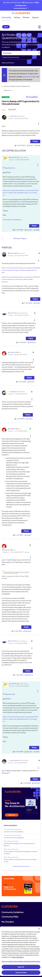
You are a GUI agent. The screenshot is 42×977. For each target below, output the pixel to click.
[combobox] (21, 57)
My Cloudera (8, 921)
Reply (35, 141)
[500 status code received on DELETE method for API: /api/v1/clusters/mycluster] (39, 238)
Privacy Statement (18, 957)
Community (6, 17)
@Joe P (4, 560)
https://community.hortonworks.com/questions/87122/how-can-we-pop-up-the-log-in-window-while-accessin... (21, 279)
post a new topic (30, 76)
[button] (38, 122)
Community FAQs (10, 916)
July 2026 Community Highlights (13, 831)
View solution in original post (12, 219)
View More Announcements (21, 866)
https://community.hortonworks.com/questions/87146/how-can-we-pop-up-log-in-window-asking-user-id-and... (21, 270)
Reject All (21, 967)
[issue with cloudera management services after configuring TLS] (2, 238)
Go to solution (32, 97)
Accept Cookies (21, 972)
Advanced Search (8, 63)
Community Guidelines (12, 912)
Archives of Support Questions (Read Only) (17, 86)
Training (17, 17)
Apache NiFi (12, 109)
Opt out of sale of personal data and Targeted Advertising (21, 961)
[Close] (39, 928)
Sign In (6, 27)
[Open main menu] (39, 27)
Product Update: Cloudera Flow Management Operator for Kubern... (20, 852)
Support (35, 17)
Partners (26, 17)
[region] (21, 951)
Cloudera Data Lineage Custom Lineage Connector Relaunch (19, 844)
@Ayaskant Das (10, 168)
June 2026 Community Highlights (14, 837)
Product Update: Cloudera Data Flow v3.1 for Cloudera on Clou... (20, 860)
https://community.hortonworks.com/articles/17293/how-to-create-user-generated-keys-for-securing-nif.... (21, 193)
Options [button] (7, 90)
